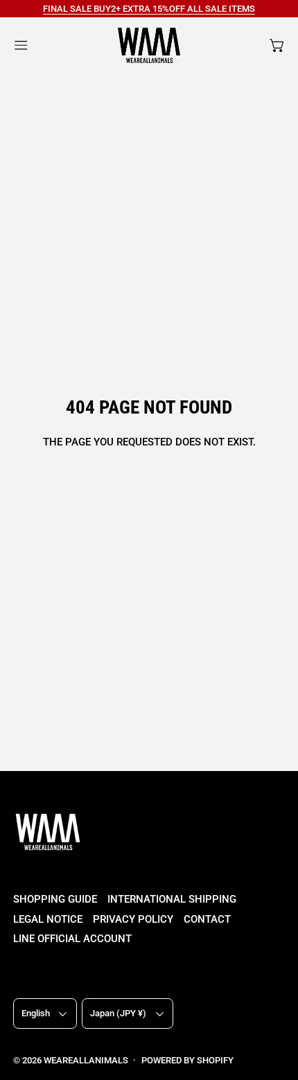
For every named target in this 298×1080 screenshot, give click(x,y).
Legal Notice (47, 919)
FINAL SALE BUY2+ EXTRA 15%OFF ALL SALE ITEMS (149, 8)
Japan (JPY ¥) (118, 1013)
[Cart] (278, 45)
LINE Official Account (72, 938)
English (35, 1013)
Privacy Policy (133, 919)
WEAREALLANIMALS (86, 1060)
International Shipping (171, 899)
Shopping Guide (55, 899)
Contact (207, 919)
